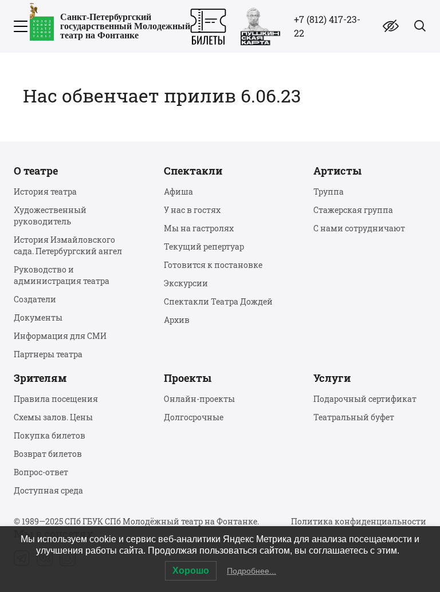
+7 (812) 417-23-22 (327, 26)
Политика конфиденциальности (358, 521)
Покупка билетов (49, 435)
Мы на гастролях (199, 228)
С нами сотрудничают (359, 228)
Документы (38, 317)
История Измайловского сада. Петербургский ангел (68, 245)
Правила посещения (56, 398)
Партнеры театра (48, 354)
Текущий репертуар (204, 246)
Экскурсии (186, 283)
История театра (45, 191)
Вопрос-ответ (41, 472)
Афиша (178, 191)
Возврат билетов (48, 453)
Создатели (35, 299)
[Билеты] (208, 26)
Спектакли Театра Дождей (218, 301)
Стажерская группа (353, 209)
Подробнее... (251, 570)
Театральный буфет (353, 417)
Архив (177, 319)
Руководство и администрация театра (61, 275)
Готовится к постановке (213, 264)
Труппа (328, 191)
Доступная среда (48, 490)
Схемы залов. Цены (53, 417)
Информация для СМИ (60, 335)
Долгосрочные (193, 417)
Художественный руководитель (50, 215)
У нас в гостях (192, 209)
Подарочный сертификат (365, 398)
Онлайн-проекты (199, 398)
